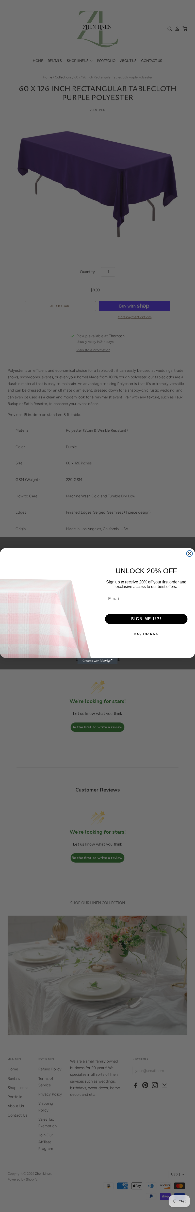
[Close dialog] (190, 553)
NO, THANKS (146, 634)
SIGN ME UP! (146, 619)
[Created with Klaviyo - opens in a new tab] (97, 661)
